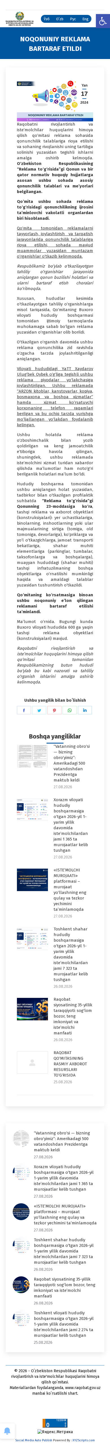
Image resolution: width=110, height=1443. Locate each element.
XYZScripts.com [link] (83, 1440)
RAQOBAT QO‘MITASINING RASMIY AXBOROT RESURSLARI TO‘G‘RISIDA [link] (70, 1064)
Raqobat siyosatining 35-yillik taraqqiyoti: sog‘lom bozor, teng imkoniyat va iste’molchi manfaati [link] (73, 1016)
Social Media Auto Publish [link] (33, 1440)
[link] (103, 21)
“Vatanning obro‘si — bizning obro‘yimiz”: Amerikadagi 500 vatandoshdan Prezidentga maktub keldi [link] (72, 763)
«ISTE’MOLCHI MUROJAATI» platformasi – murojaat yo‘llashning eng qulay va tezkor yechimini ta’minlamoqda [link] (70, 889)
